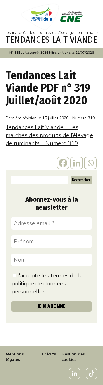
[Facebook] (63, 163)
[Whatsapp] (90, 163)
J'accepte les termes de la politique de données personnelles (47, 283)
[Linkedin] (76, 163)
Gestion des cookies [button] (73, 356)
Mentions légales (15, 356)
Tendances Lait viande (51, 39)
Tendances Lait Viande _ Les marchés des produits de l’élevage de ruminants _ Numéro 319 (49, 135)
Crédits (49, 354)
